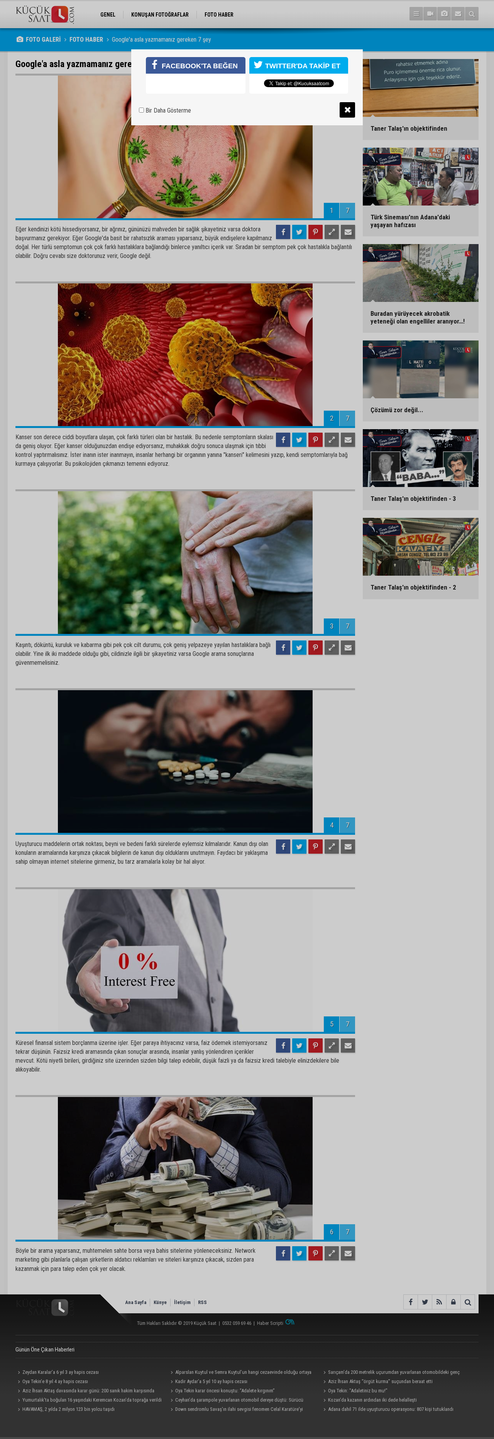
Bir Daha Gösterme (167, 110)
